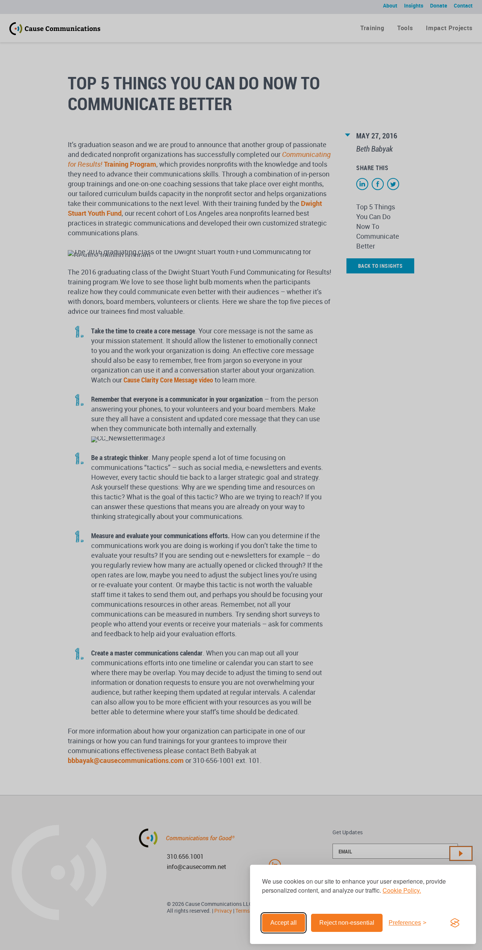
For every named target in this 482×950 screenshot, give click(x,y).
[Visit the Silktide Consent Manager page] (455, 923)
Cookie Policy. (402, 890)
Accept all (283, 922)
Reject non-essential (346, 922)
